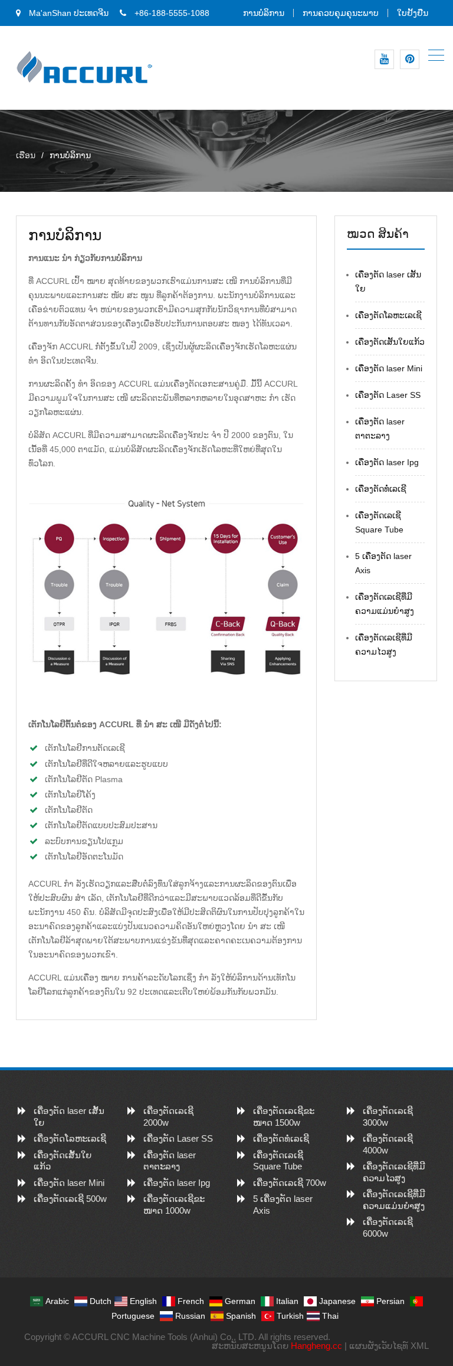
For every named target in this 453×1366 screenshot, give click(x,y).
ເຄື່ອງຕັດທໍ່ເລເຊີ (380, 489)
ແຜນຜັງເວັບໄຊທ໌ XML (389, 1346)
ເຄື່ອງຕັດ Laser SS (388, 395)
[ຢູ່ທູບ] (384, 59)
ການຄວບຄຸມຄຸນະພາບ (341, 13)
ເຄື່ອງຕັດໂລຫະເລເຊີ (388, 315)
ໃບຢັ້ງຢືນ (412, 13)
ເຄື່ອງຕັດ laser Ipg (387, 462)
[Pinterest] (409, 59)
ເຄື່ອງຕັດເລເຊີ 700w (289, 1183)
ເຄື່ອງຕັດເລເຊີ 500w (70, 1199)
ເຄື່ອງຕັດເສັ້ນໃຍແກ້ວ (390, 342)
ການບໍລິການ (263, 13)
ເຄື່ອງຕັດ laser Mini (388, 368)
